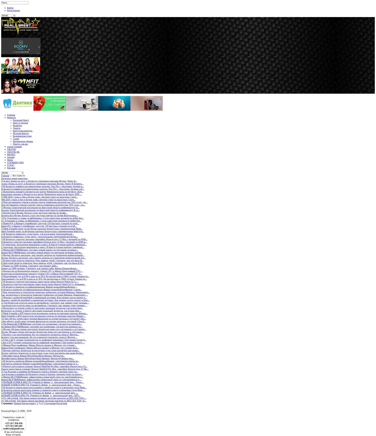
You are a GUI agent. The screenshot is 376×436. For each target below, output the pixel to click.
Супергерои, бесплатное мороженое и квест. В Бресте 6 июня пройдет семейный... (42, 247)
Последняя (61, 403)
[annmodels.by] (20, 73)
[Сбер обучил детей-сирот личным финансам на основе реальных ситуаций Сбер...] (43, 318)
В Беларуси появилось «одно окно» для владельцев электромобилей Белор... (39, 236)
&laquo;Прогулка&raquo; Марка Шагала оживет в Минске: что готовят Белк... (40, 348)
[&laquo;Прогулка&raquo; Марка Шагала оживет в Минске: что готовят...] (38, 345)
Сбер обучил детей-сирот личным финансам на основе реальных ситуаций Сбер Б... (43, 321)
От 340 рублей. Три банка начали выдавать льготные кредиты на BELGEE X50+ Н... (43, 401)
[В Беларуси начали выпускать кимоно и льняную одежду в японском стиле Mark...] (44, 387)
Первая (17, 403)
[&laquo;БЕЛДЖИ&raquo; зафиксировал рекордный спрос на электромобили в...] (42, 377)
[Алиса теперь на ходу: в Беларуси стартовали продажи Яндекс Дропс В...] (39, 181)
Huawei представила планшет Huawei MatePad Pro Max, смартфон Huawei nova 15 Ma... (45, 369)
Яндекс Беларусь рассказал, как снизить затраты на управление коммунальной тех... (43, 258)
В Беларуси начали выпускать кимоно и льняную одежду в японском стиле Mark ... (43, 390)
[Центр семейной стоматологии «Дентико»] (17, 110)
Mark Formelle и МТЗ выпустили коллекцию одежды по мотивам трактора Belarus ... (43, 316)
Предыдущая (28, 403)
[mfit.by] (20, 92)
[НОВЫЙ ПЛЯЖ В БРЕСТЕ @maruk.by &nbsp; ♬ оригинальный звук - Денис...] (42, 382)
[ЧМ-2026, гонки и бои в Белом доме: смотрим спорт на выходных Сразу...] (39, 197)
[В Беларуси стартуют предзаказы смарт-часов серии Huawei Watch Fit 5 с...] (39, 281)
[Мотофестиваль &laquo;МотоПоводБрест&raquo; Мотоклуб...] (33, 356)
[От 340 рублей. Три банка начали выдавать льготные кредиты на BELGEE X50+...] (43, 398)
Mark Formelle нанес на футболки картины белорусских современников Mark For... (42, 231)
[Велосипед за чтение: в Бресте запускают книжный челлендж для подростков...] (42, 308)
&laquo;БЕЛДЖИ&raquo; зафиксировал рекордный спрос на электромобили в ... (41, 379)
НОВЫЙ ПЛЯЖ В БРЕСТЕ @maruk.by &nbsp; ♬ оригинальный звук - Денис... (41, 385)
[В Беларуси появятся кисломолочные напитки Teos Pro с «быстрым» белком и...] (42, 186)
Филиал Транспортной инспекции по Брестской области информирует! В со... (40, 210)
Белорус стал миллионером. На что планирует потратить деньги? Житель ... (39, 337)
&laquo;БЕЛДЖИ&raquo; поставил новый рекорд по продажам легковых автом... (41, 252)
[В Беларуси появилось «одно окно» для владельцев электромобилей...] (37, 234)
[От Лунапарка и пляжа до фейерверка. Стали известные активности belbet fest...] (42, 218)
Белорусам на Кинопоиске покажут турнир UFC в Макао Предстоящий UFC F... (41, 273)
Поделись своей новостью (14, 178)
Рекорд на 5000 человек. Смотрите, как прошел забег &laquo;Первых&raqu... (39, 268)
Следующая (50, 403)
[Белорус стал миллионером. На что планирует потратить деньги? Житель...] (40, 334)
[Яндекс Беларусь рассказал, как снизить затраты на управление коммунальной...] (42, 255)
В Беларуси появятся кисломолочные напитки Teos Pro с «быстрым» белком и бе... (42, 189)
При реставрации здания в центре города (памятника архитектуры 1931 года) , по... (43, 205)
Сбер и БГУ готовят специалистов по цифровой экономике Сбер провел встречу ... (43, 342)
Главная (5, 175)
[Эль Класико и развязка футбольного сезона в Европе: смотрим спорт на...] (39, 371)
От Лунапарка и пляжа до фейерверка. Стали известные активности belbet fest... (41, 221)
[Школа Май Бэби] (49, 110)
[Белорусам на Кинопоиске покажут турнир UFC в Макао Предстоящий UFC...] (42, 271)
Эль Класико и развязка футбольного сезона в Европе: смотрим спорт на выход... (42, 374)
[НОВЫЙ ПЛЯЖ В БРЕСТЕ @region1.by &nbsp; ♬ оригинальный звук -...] (39, 393)
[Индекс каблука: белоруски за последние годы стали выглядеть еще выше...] (40, 350)
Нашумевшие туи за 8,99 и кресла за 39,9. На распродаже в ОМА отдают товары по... (44, 279)
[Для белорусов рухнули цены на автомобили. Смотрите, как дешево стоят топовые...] (45, 303)
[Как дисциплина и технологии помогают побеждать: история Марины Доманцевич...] (45, 292)
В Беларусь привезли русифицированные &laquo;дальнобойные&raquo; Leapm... (41, 289)
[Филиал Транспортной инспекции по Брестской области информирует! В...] (40, 207)
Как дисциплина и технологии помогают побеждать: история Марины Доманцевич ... (44, 295)
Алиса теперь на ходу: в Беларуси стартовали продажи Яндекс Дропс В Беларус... (42, 183)
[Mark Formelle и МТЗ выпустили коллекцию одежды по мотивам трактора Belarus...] (44, 313)
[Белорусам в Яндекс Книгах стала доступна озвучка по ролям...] (34, 213)
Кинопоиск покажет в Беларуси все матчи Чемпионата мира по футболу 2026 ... (41, 194)
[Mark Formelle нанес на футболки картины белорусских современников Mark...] (42, 228)
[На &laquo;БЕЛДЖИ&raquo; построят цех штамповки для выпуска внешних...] (41, 324)
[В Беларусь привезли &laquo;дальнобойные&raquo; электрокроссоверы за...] (40, 361)
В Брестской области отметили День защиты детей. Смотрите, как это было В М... (42, 263)
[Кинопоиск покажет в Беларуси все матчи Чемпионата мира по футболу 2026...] (42, 191)
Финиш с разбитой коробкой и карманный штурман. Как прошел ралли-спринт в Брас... (45, 300)
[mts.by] (82, 110)
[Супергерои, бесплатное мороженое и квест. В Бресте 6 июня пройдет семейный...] (44, 244)
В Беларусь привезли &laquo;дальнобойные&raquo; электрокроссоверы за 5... (40, 363)
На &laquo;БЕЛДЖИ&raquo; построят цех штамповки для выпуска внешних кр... (42, 326)
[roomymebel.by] (21, 53)
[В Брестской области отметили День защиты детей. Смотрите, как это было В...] (42, 260)
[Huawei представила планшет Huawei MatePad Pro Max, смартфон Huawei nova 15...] (44, 366)
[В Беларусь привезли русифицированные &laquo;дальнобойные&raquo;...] (39, 287)
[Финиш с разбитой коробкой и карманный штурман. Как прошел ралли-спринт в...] (44, 297)
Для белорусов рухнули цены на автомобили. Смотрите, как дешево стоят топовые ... (44, 305)
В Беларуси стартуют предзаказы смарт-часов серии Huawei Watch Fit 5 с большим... (43, 284)
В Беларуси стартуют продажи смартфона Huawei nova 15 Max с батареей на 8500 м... (44, 242)
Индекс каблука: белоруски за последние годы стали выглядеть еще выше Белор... (42, 353)
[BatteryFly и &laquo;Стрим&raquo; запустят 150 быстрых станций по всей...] (40, 223)
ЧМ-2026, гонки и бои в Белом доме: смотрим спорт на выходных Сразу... (38, 199)
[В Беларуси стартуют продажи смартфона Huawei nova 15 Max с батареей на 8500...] (44, 239)
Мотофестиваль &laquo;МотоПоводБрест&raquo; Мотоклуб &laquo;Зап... (37, 358)
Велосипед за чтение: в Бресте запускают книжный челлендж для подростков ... (41, 311)
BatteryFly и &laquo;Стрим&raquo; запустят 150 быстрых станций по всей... (39, 226)
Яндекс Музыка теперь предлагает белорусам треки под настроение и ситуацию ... (42, 332)
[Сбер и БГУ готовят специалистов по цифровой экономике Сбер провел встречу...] (43, 340)
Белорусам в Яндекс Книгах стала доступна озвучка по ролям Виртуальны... (39, 215)
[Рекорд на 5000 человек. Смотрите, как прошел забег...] (29, 266)
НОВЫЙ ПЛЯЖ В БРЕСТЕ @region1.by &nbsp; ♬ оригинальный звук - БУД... (40, 395)
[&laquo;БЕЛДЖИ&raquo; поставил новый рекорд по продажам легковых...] (39, 250)
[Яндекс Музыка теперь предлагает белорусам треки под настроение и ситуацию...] (43, 329)
